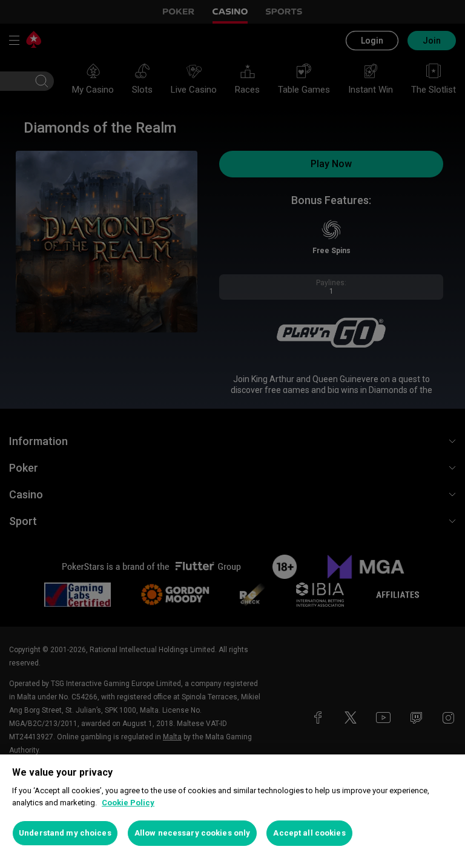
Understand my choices (65, 832)
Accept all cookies (309, 832)
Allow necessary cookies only (192, 832)
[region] (232, 806)
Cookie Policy (128, 802)
